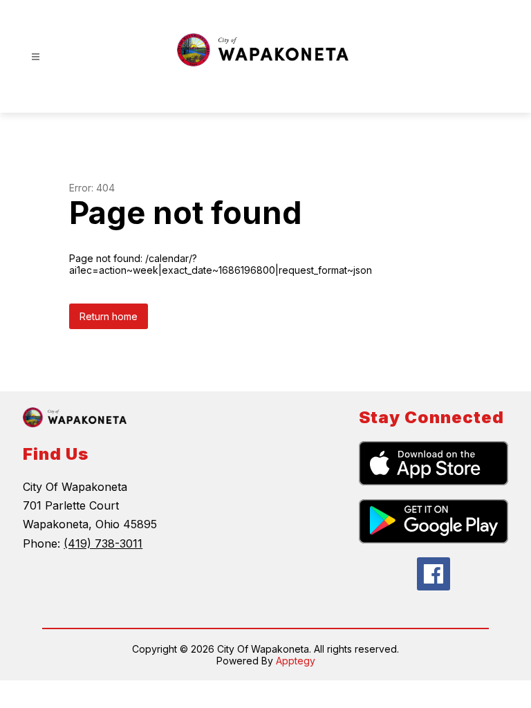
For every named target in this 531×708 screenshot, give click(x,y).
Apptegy (295, 661)
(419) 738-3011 (103, 543)
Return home (109, 316)
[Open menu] (36, 57)
